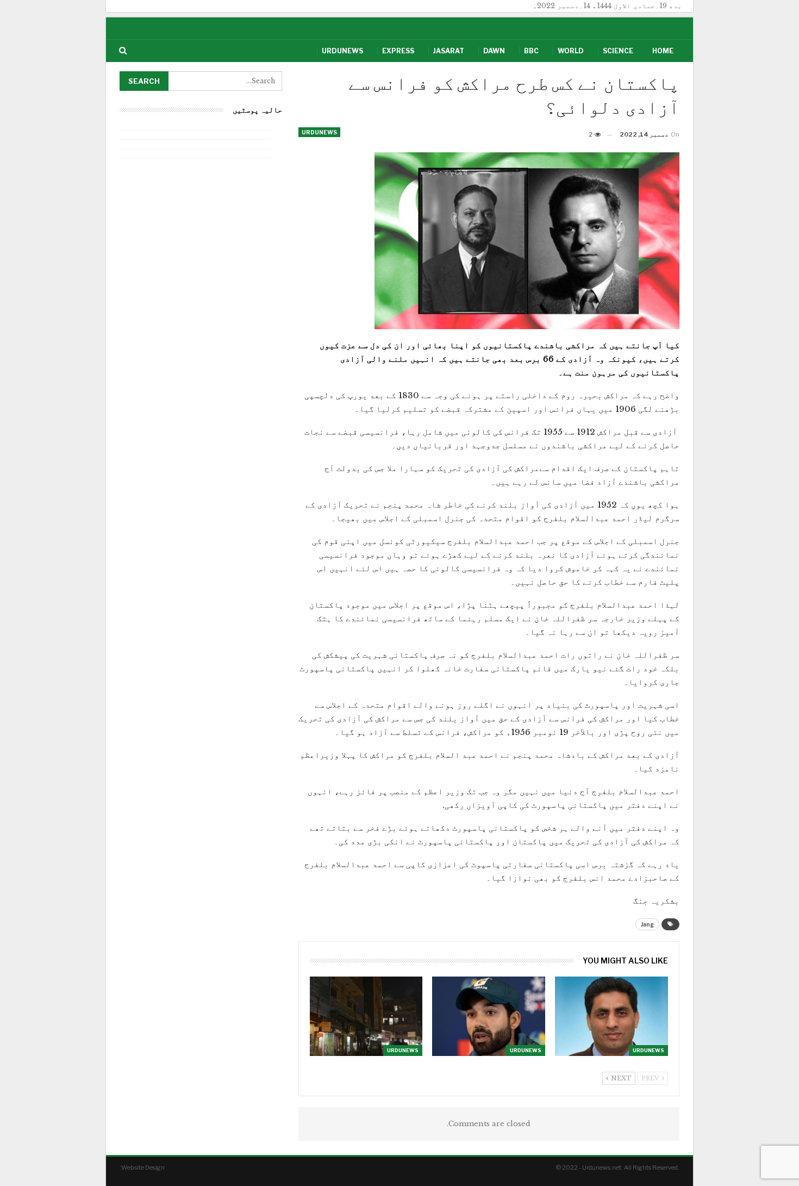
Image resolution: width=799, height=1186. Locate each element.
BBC (531, 51)
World (571, 51)
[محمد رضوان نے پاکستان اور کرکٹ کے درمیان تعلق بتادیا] (488, 1016)
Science (618, 51)
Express (398, 51)
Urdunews (342, 51)
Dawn (494, 51)
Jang (647, 924)
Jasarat (448, 51)
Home (662, 51)
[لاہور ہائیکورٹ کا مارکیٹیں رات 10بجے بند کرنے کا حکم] (366, 1016)
